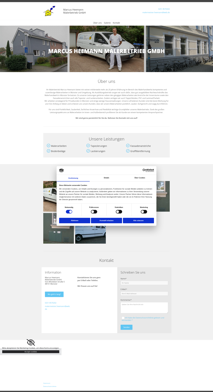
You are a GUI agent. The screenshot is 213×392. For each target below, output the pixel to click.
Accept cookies (31, 351)
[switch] (94, 212)
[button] (54, 294)
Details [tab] (106, 178)
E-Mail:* (124, 289)
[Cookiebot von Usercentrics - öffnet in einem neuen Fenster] (144, 170)
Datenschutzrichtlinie (49, 386)
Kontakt (116, 23)
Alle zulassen (138, 220)
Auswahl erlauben (106, 220)
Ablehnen (74, 220)
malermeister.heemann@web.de (156, 12)
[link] (31, 342)
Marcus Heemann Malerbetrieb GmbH (74, 11)
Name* (124, 279)
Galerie (107, 23)
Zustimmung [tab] (73, 178)
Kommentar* (126, 300)
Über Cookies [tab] (139, 178)
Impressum (46, 383)
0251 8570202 (164, 9)
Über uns (97, 23)
